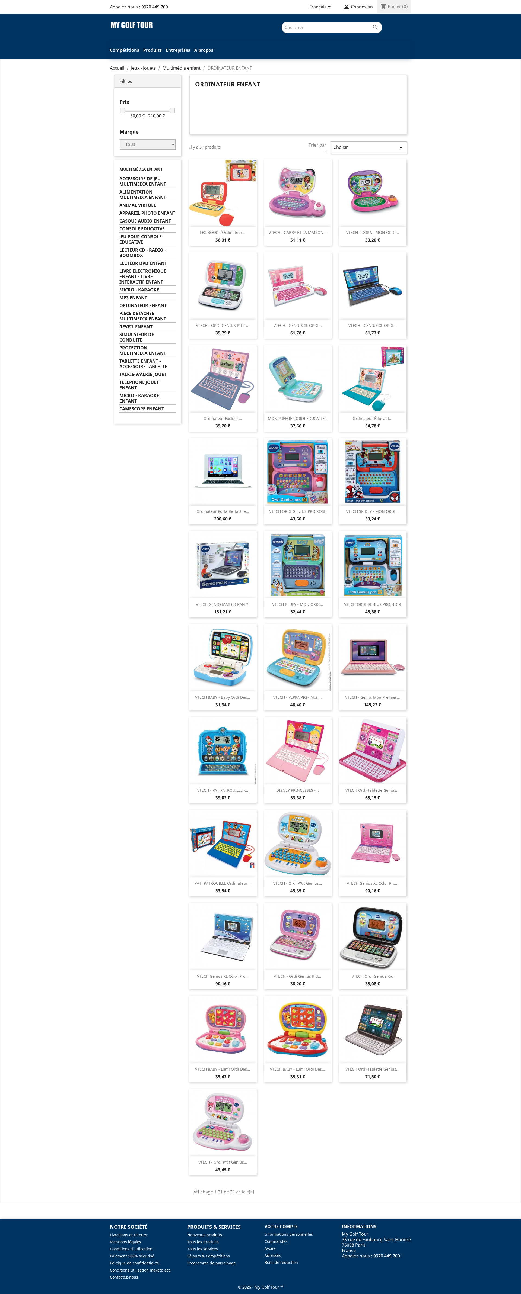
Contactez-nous (124, 1277)
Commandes (276, 1241)
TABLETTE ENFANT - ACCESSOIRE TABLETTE (143, 363)
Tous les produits (203, 1241)
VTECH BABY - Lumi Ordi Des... (222, 1069)
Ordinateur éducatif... (372, 418)
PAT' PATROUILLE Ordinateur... (223, 883)
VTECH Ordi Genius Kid (372, 976)
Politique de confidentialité (134, 1263)
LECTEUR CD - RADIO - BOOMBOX (142, 252)
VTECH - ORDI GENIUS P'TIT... (222, 325)
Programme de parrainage (211, 1263)
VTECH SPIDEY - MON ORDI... (372, 511)
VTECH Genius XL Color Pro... (372, 883)
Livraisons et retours (128, 1234)
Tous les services (202, 1248)
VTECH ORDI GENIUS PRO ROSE (297, 511)
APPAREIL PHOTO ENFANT (147, 213)
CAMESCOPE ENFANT (141, 409)
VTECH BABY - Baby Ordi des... (222, 697)
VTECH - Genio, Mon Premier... (372, 697)
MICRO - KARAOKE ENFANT (139, 398)
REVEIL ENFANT (136, 327)
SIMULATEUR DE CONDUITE (136, 337)
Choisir (368, 147)
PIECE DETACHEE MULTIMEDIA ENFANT (142, 316)
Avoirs (270, 1248)
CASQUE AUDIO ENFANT (145, 221)
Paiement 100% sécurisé (132, 1255)
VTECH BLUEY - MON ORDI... (297, 604)
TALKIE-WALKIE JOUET (142, 374)
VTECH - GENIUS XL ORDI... (298, 325)
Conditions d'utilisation (131, 1248)
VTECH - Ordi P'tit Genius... (297, 883)
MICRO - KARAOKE (139, 290)
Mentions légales (125, 1241)
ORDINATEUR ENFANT (143, 305)
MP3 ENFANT (133, 298)
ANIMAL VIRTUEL (137, 205)
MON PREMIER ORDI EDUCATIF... (298, 418)
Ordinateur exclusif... (223, 418)
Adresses (273, 1255)
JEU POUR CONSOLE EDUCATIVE (140, 239)
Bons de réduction (281, 1262)
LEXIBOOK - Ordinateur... (223, 232)
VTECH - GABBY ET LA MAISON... (298, 232)
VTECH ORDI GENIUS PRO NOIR (372, 604)
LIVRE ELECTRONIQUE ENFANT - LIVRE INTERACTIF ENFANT (142, 276)
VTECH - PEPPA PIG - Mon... (297, 697)
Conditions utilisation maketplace (140, 1270)
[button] (147, 81)
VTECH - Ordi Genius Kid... (297, 976)
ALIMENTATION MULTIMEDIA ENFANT (142, 194)
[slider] (122, 110)
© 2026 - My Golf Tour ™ (260, 1287)
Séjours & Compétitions (208, 1255)
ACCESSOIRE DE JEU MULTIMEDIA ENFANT (142, 181)
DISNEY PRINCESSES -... (297, 790)
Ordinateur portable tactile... (222, 511)
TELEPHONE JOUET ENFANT (139, 385)
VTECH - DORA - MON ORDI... (372, 232)
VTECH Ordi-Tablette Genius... (372, 790)
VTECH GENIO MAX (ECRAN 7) (223, 604)
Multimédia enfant (141, 169)
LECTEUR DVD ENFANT (143, 263)
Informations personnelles (289, 1234)
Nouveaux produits (204, 1234)
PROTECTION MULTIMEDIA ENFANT (142, 350)
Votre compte (281, 1226)
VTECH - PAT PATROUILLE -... (222, 790)
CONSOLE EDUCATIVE (142, 229)
